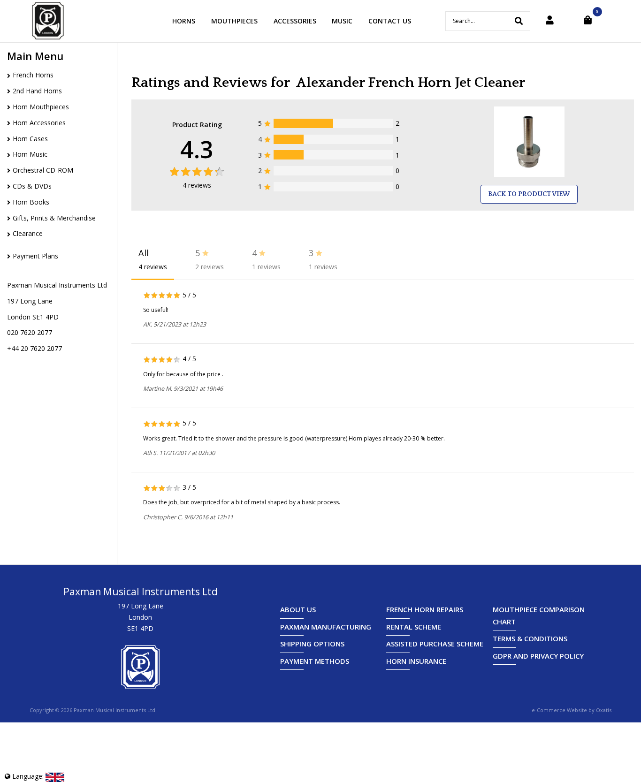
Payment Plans (35, 255)
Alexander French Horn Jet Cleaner (410, 83)
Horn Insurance (416, 661)
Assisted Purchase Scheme (434, 643)
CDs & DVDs (32, 186)
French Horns (33, 74)
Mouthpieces (234, 20)
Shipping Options (312, 643)
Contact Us (389, 20)
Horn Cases (30, 138)
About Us (298, 609)
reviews (197, 185)
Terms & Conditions (530, 638)
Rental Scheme (413, 626)
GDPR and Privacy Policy (538, 656)
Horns (183, 20)
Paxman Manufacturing (325, 626)
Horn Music (30, 154)
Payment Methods (314, 661)
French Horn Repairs (424, 609)
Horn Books (31, 201)
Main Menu (35, 56)
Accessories (295, 20)
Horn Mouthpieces (41, 106)
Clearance (28, 233)
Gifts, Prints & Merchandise (54, 217)
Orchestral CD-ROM (43, 170)
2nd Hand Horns (37, 90)
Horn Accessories (39, 122)
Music (342, 20)
